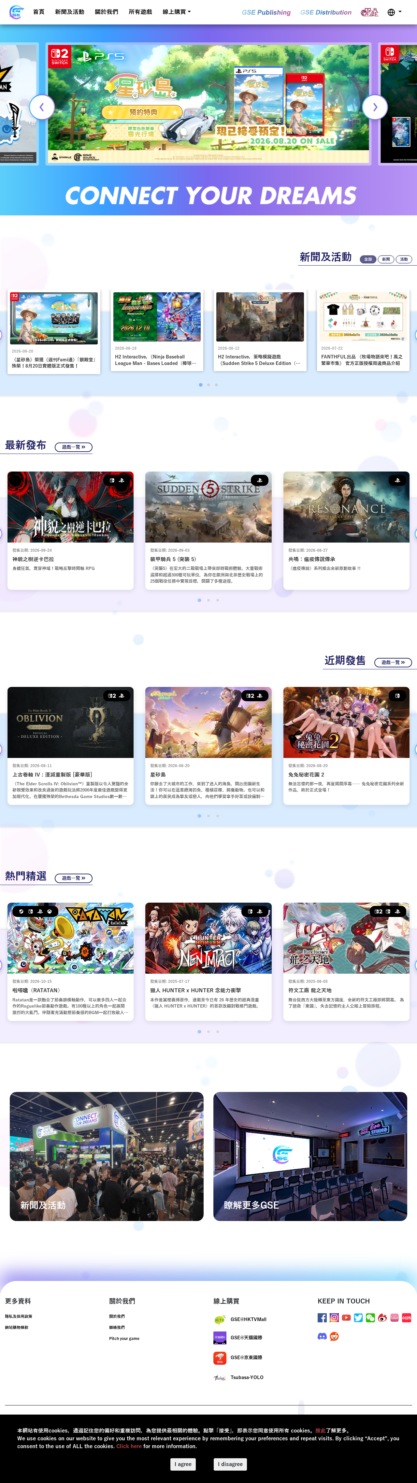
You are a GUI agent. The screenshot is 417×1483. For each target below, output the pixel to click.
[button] (394, 12)
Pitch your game (124, 1338)
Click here (129, 1446)
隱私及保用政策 (18, 1316)
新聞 (386, 259)
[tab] (200, 384)
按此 (320, 1431)
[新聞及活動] (107, 1156)
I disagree (230, 1464)
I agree (183, 1464)
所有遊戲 (140, 12)
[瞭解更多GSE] (310, 1156)
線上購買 (174, 12)
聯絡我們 (117, 1327)
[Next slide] (375, 107)
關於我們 (106, 12)
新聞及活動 (69, 12)
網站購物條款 (16, 1327)
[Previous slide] (42, 107)
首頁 (39, 12)
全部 (368, 259)
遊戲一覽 (71, 447)
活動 (404, 259)
